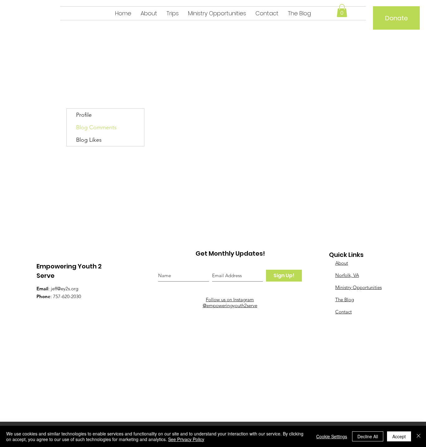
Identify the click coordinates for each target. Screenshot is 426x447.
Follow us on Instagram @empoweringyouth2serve (230, 302)
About (341, 263)
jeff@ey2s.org (64, 289)
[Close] (418, 436)
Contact (343, 312)
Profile (84, 114)
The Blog (344, 299)
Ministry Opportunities (358, 287)
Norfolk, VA (347, 275)
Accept (399, 436)
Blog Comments (96, 127)
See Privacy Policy (186, 439)
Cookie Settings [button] (331, 436)
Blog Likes (89, 139)
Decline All (367, 436)
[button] (341, 10)
